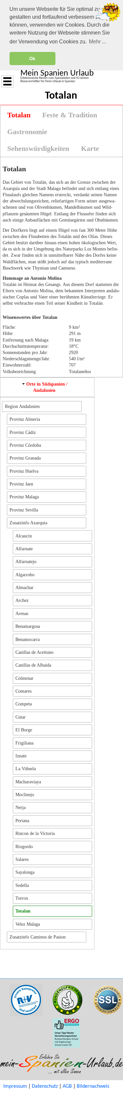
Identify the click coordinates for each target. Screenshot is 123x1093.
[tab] (18, 115)
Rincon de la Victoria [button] (35, 833)
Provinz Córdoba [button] (25, 445)
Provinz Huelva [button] (24, 471)
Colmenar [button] (24, 678)
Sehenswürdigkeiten (38, 149)
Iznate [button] (21, 755)
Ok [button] (32, 58)
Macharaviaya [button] (28, 781)
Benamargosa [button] (27, 626)
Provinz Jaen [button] (21, 484)
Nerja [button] (20, 807)
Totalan (19, 115)
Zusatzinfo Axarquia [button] (28, 522)
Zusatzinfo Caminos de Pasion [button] (38, 936)
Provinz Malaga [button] (24, 496)
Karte (90, 149)
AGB (67, 1086)
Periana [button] (22, 820)
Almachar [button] (24, 587)
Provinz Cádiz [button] (23, 432)
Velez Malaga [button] (27, 924)
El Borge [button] (23, 729)
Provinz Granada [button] (25, 458)
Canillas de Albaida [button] (33, 665)
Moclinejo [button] (24, 794)
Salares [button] (22, 859)
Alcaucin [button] (23, 535)
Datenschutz (45, 1086)
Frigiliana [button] (24, 743)
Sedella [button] (22, 885)
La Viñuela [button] (25, 768)
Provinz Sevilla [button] (24, 509)
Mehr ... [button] (97, 41)
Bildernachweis (93, 1086)
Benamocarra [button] (27, 639)
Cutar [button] (20, 717)
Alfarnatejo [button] (25, 561)
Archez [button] (22, 600)
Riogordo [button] (24, 846)
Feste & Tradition (69, 115)
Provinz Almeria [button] (25, 419)
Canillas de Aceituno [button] (34, 652)
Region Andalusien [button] (22, 406)
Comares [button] (23, 691)
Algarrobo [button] (24, 574)
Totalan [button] (23, 911)
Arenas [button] (21, 613)
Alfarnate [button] (24, 548)
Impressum (15, 1086)
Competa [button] (23, 703)
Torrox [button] (21, 898)
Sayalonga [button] (24, 872)
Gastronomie (27, 132)
